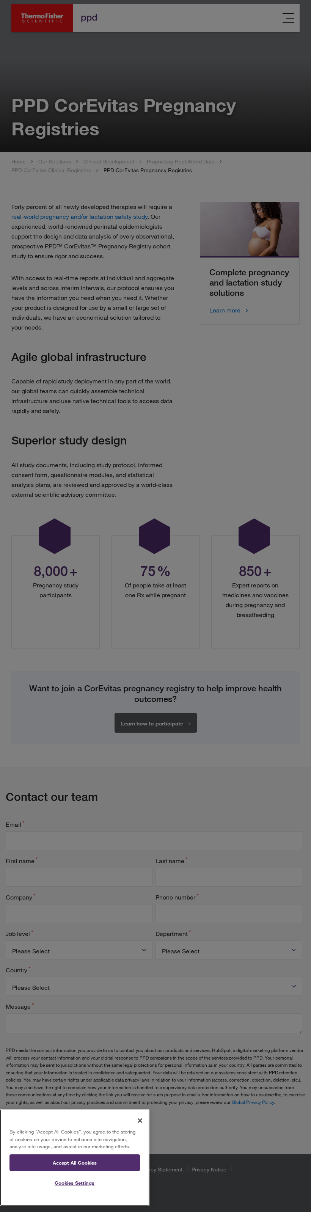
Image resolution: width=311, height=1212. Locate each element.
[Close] (140, 1120)
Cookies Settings (74, 1183)
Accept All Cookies (75, 1163)
